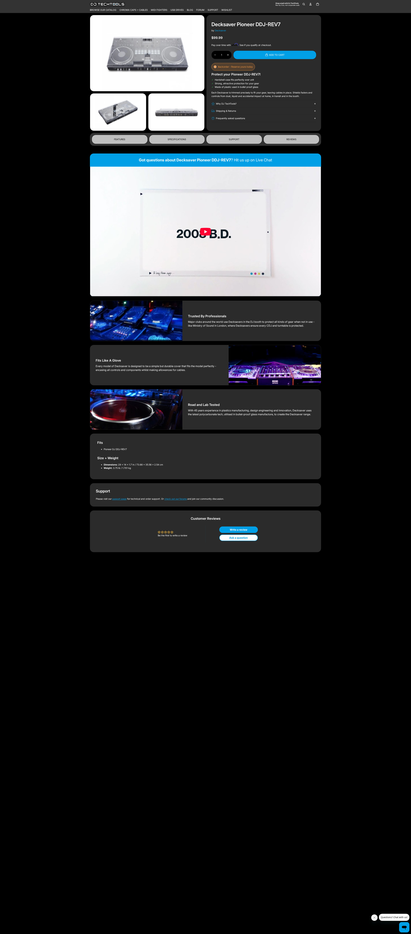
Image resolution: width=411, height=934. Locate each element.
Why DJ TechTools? (226, 103)
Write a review (238, 529)
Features (119, 139)
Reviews (291, 139)
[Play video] (205, 232)
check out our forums (175, 498)
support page (119, 498)
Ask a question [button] (238, 537)
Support (234, 139)
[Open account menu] (310, 4)
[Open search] (303, 4)
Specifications (177, 139)
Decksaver (220, 30)
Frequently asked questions (230, 118)
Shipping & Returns (226, 111)
